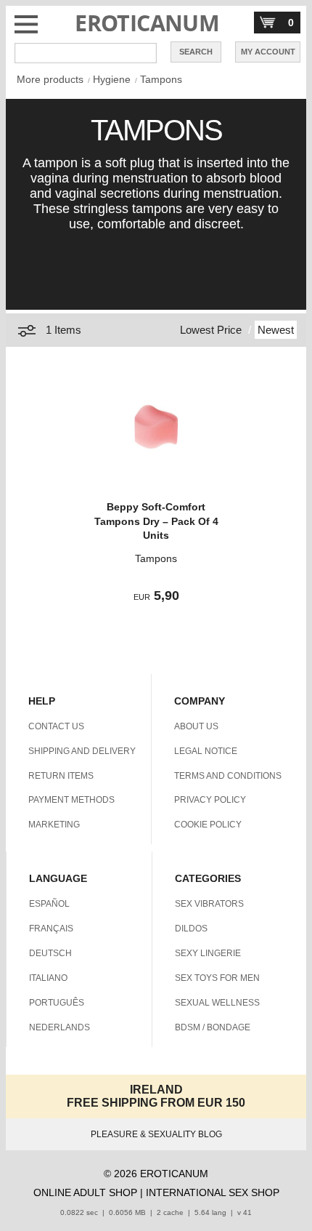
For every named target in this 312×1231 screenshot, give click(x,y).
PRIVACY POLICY (210, 800)
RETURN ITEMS (61, 776)
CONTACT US (56, 726)
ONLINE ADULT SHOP (85, 1192)
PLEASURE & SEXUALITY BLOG (156, 1134)
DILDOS (191, 928)
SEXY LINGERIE (208, 953)
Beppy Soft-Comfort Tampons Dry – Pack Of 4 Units (156, 521)
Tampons (161, 79)
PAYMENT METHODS (71, 800)
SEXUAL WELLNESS (217, 1003)
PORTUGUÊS (56, 1003)
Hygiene (112, 79)
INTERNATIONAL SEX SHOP (212, 1192)
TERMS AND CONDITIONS (228, 776)
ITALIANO (48, 978)
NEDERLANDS (59, 1027)
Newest (276, 330)
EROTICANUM (147, 23)
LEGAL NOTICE (205, 751)
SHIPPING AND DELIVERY (82, 751)
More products (50, 79)
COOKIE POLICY (208, 824)
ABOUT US (196, 726)
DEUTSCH (50, 953)
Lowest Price (211, 330)
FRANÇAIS (51, 928)
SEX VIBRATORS (209, 904)
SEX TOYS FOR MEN (217, 978)
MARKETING (54, 824)
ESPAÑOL (49, 904)
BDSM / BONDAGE (212, 1027)
